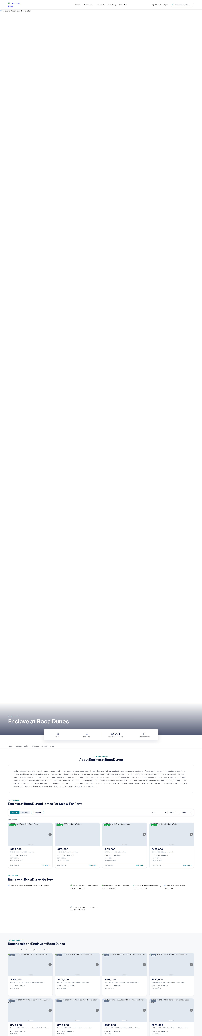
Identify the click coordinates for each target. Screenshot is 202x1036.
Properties (18, 746)
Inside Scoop (112, 5)
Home (10, 12)
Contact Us (123, 5)
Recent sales (35, 746)
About (10, 746)
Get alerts (38, 812)
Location (45, 746)
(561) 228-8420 (156, 5)
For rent (25, 812)
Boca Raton (16, 12)
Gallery (26, 746)
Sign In (166, 5)
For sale (15, 812)
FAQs (52, 746)
